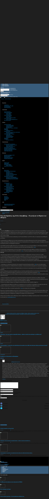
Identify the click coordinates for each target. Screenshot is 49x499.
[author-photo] (2, 318)
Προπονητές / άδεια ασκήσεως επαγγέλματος (13, 132)
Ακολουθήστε (46, 405)
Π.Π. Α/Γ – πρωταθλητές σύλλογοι (11, 144)
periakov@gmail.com (12, 297)
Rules (3, 467)
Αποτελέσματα (4, 109)
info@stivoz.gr (7, 464)
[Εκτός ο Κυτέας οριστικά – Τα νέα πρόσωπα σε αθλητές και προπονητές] (2, 494)
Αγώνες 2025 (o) (8, 116)
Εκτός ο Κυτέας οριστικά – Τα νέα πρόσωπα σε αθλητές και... (12, 496)
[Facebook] (9, 309)
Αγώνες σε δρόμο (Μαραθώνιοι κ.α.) (11, 119)
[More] (23, 309)
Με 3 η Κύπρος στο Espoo (5, 489)
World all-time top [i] (9, 187)
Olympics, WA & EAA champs (11, 117)
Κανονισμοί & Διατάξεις (8, 155)
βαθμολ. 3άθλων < (9, 165)
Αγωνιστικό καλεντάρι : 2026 (8, 105)
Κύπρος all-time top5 (9, 191)
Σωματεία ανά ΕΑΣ (9, 135)
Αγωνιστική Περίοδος (7, 124)
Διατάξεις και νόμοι (7, 131)
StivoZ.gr (1, 220)
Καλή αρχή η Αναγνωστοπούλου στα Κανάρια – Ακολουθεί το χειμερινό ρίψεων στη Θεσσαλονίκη (20, 314)
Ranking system (6, 162)
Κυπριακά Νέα (6, 198)
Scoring (3, 160)
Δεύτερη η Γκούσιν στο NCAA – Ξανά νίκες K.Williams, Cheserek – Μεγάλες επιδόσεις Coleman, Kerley (23, 313)
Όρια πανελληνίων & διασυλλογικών (10, 171)
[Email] (16, 309)
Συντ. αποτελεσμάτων (7, 120)
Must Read (6, 196)
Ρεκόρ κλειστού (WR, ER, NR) (9, 186)
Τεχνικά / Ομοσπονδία (5, 212)
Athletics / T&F (4, 466)
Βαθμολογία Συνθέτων (7, 164)
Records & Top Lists (5, 180)
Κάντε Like (47, 403)
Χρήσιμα (3, 122)
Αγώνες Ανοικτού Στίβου (8, 115)
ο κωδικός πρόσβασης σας (13, 90)
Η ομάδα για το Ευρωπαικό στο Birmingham (9, 356)
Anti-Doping (6, 129)
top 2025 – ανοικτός (9, 185)
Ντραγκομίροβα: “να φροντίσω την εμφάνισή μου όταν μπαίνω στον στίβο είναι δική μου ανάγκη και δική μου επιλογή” (23, 345)
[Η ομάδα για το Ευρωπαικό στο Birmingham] (5, 353)
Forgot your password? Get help (5, 92)
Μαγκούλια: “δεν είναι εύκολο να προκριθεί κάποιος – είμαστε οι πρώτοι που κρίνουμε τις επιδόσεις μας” (21, 334)
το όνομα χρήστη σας (12, 89)
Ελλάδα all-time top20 (9, 190)
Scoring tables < (6, 163)
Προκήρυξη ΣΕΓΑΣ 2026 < (8, 158)
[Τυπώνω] (20, 309)
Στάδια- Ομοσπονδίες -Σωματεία (9, 133)
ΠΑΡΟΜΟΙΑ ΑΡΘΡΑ (3, 323)
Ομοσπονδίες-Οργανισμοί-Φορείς (9, 204)
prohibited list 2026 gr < (9, 130)
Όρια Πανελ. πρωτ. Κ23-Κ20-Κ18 (11, 174)
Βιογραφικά (6, 128)
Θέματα (3, 213)
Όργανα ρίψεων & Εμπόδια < (8, 157)
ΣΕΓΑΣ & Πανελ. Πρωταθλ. (8, 147)
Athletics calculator (5, 469)
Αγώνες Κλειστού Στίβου (8, 112)
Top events (4, 468)
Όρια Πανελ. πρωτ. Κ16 (10, 175)
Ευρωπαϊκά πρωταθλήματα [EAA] (9, 148)
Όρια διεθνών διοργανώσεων (8, 176)
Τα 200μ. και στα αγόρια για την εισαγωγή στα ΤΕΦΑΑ (11, 481)
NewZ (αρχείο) (4, 194)
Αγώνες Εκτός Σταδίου (7, 118)
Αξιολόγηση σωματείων (10, 126)
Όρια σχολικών (6, 170)
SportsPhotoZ (4, 207)
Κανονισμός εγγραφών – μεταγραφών (12, 127)
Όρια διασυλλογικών (9, 172)
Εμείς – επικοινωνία (5, 85)
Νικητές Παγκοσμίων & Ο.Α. (10, 146)
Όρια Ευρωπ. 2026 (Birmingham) (11, 177)
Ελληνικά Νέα (6, 197)
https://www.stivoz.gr (3, 320)
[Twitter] (13, 309)
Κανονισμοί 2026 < (7, 156)
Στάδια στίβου (8, 134)
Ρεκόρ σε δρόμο (6, 192)
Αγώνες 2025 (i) (8, 114)
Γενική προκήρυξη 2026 (9, 125)
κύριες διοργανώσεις (7, 111)
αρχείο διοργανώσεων (7, 107)
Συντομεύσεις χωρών (9, 137)
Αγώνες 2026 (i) (8, 113)
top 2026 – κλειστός (9, 184)
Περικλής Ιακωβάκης (5, 303)
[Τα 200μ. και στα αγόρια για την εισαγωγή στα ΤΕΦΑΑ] (2, 480)
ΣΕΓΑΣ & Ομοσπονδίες (9, 136)
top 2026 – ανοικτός (9, 183)
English (3, 471)
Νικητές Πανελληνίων (9, 145)
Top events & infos (7, 106)
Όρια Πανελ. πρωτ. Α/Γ (9, 173)
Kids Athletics (6, 138)
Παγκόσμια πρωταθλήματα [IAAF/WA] (10, 149)
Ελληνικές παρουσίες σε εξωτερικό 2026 (7, 428)
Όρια (3, 168)
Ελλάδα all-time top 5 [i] (10, 188)
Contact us (4, 470)
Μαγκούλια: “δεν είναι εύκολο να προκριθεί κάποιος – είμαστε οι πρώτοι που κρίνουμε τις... (15, 440)
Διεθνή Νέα (6, 199)
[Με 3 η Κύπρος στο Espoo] (2, 487)
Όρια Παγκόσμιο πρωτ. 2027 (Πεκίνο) (12, 178)
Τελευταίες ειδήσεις (3, 424)
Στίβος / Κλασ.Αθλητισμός (8, 150)
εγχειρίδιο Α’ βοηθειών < (10, 139)
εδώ (34, 247)
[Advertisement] (11, 226)
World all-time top (9, 189)
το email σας (11, 94)
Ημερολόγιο (4, 102)
